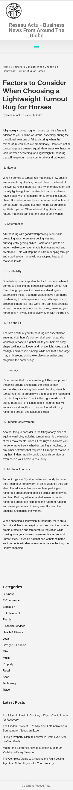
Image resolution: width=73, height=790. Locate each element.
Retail (6, 670)
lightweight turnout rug (18, 130)
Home (6, 66)
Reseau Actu (13, 115)
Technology (10, 683)
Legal (6, 638)
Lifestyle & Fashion (14, 645)
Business (8, 594)
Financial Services (14, 625)
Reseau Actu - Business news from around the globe (36, 30)
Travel (6, 689)
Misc (6, 651)
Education (9, 606)
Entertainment (11, 613)
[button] (36, 46)
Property (8, 664)
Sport (6, 676)
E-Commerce (11, 600)
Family (7, 619)
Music (6, 657)
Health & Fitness (13, 632)
